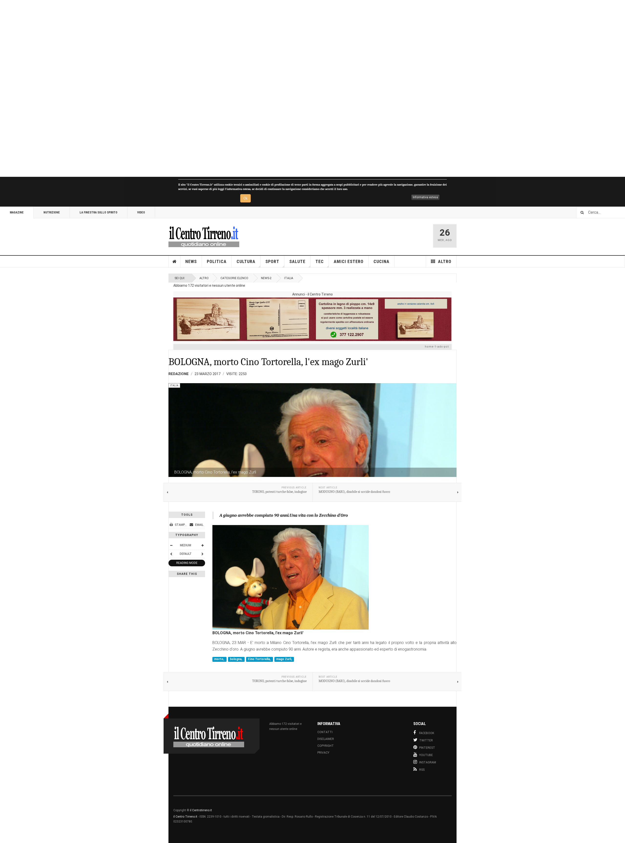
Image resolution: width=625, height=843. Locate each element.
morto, (219, 659)
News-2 (266, 278)
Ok (245, 198)
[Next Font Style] (202, 554)
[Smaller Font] (171, 545)
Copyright (325, 746)
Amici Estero (349, 261)
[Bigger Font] (202, 545)
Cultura (246, 261)
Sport (272, 261)
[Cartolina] (312, 319)
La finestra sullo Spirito (98, 212)
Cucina (381, 261)
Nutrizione (51, 212)
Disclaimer (325, 739)
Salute (297, 261)
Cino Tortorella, (259, 659)
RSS (422, 769)
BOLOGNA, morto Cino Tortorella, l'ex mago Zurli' (268, 362)
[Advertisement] (146, 88)
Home (174, 261)
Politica (217, 261)
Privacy (323, 752)
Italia (288, 278)
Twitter (426, 740)
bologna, (236, 659)
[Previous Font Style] (171, 554)
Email (198, 525)
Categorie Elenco (234, 278)
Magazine (17, 212)
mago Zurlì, (284, 659)
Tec (319, 261)
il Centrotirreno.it (201, 810)
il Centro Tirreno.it (185, 816)
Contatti (325, 732)
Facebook (426, 733)
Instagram (427, 762)
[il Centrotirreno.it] (203, 236)
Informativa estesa (425, 197)
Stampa (180, 525)
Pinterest (427, 747)
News (191, 261)
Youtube (426, 755)
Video (141, 212)
